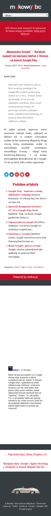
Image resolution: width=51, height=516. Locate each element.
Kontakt (40, 506)
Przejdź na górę (25, 509)
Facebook (23, 506)
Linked (17, 267)
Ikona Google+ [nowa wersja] (24, 245)
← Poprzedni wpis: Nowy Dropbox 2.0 (25, 454)
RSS (45, 506)
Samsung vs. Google (19, 233)
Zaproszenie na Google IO (23, 222)
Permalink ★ (39, 267)
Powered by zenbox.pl (25, 277)
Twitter (15, 506)
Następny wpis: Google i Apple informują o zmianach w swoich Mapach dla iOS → (25, 465)
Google (29, 267)
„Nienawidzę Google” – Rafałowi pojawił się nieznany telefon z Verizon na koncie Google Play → (25, 56)
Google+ (32, 506)
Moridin (10, 503)
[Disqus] (25, 324)
